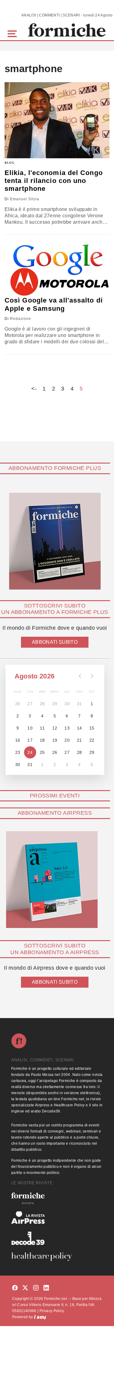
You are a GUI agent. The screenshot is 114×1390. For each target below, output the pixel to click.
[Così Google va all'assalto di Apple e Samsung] (57, 270)
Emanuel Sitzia (24, 199)
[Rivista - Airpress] (57, 1217)
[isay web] (40, 1317)
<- (34, 389)
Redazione (20, 319)
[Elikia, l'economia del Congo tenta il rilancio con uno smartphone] (57, 120)
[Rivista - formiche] (57, 1198)
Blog (10, 162)
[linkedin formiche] (46, 1288)
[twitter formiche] (25, 1288)
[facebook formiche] (15, 1288)
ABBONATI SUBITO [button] (55, 642)
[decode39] (57, 1238)
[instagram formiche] (36, 1288)
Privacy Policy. (52, 1311)
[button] (13, 33)
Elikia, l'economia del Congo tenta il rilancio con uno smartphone (54, 181)
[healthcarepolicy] (57, 1256)
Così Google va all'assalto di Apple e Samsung (54, 304)
